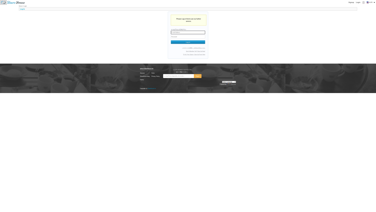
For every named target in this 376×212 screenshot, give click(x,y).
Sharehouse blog (145, 76)
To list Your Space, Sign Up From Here (194, 54)
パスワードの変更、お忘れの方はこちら (193, 48)
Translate (233, 84)
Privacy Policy (155, 76)
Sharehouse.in (152, 88)
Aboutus (142, 73)
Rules (153, 73)
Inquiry (142, 79)
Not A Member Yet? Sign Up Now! (195, 51)
